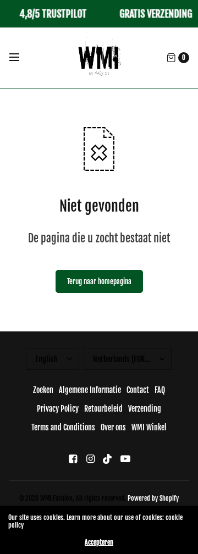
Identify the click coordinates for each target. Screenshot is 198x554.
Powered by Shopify (153, 498)
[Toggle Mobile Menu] (21, 58)
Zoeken (43, 390)
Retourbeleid (103, 408)
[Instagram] (90, 458)
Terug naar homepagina (99, 281)
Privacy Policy (58, 408)
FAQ (160, 390)
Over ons (113, 427)
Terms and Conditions (63, 427)
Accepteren (99, 542)
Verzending (144, 408)
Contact (138, 390)
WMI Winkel (149, 427)
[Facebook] (73, 458)
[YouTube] (125, 458)
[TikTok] (108, 458)
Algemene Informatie (90, 390)
